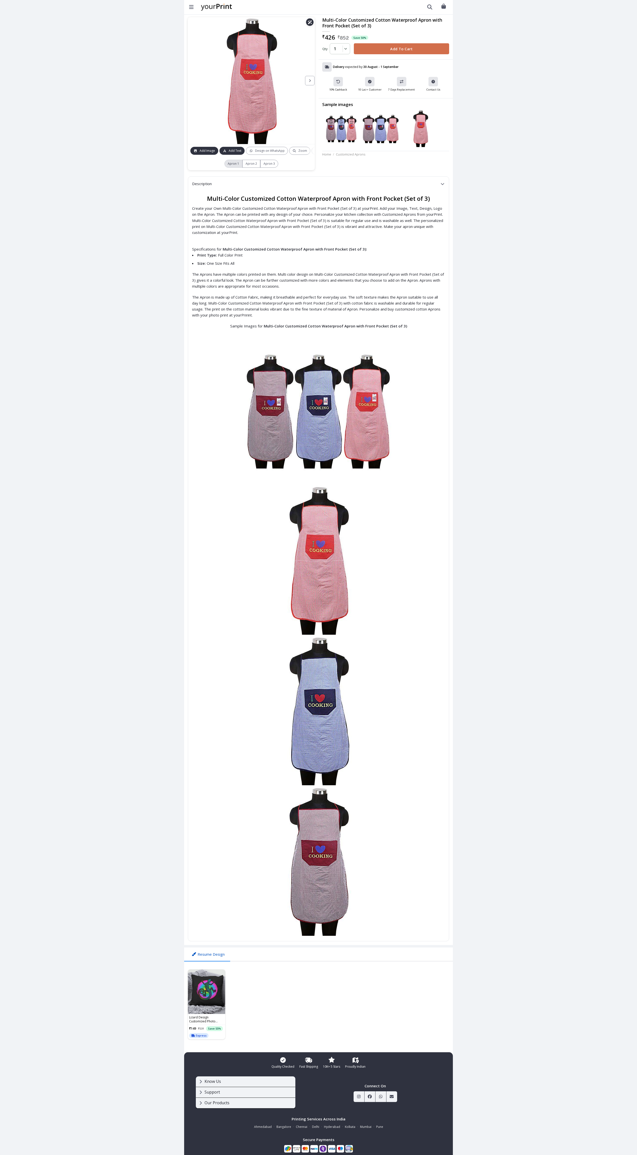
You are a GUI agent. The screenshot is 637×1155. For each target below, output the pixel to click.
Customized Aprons (351, 154)
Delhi (315, 1127)
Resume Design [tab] (211, 954)
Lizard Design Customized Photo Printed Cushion (202, 1019)
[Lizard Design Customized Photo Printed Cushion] (206, 991)
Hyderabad (332, 1127)
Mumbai (366, 1127)
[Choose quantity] (345, 49)
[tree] (245, 1092)
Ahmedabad (263, 1127)
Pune (379, 1127)
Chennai (301, 1127)
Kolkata (350, 1127)
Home (326, 154)
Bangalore (283, 1127)
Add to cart (401, 48)
